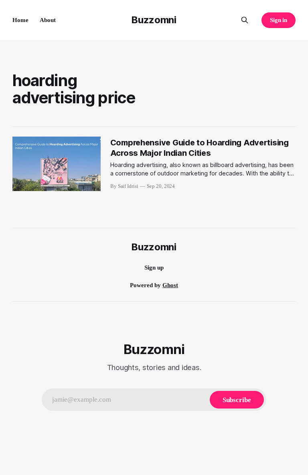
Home (20, 20)
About (48, 20)
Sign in (279, 20)
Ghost (170, 285)
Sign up (154, 267)
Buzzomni (154, 20)
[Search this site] (244, 20)
